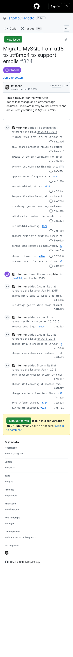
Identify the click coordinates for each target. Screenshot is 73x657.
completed (53, 274)
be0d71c (59, 171)
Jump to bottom (13, 77)
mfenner (16, 85)
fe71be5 (59, 211)
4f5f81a (59, 181)
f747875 (59, 397)
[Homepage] (36, 6)
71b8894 (59, 402)
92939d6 (59, 256)
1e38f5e (59, 250)
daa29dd (59, 141)
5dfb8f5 (59, 309)
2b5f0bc (59, 230)
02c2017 (59, 379)
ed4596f (59, 266)
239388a (59, 300)
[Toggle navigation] (6, 6)
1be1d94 (59, 221)
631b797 (59, 388)
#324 (55, 176)
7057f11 (59, 407)
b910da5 (59, 240)
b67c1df (59, 151)
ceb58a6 (59, 348)
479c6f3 (59, 161)
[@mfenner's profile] (7, 87)
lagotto (14, 18)
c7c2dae (59, 191)
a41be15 (59, 357)
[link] (19, 128)
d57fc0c (59, 201)
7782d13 (59, 326)
